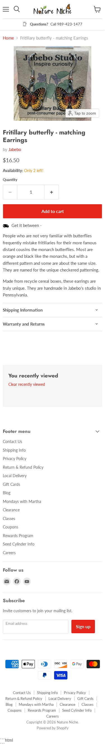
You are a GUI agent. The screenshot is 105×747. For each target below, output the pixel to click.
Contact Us (12, 441)
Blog (6, 492)
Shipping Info (14, 450)
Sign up (83, 626)
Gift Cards (11, 484)
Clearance (11, 509)
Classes (9, 518)
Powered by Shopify (53, 728)
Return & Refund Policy (23, 467)
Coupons (10, 527)
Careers (9, 552)
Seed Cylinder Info (18, 544)
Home (8, 38)
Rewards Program (18, 535)
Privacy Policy (14, 458)
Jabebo (14, 149)
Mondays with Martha (22, 501)
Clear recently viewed (26, 384)
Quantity (10, 180)
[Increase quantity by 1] (52, 192)
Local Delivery (15, 475)
